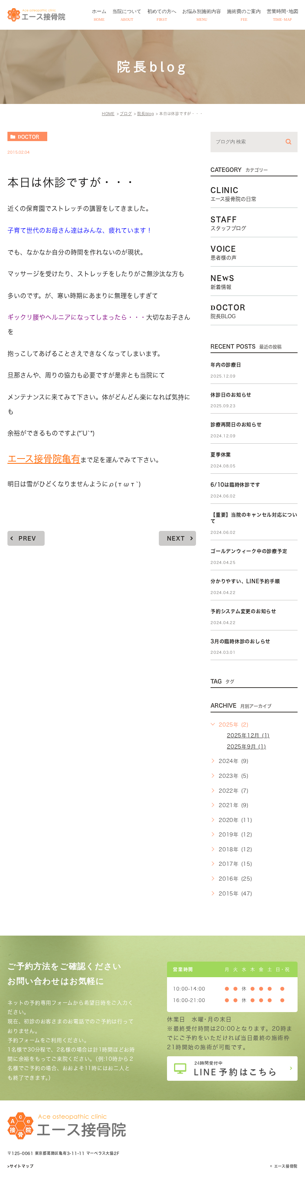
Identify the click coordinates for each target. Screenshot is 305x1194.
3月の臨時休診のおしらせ (240, 641)
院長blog (145, 113)
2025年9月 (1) (246, 746)
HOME (108, 113)
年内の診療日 (226, 364)
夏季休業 (221, 454)
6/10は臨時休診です (235, 484)
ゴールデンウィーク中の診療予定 (249, 551)
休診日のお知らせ (231, 394)
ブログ (126, 113)
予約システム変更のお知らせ (243, 611)
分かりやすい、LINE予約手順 (245, 581)
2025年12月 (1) (248, 735)
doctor (28, 136)
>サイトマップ (20, 1166)
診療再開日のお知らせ (236, 424)
